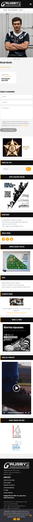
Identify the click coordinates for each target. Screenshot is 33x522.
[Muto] (26, 413)
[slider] (15, 412)
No (18, 519)
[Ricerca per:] (16, 169)
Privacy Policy (24, 125)
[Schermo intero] (29, 413)
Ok (14, 519)
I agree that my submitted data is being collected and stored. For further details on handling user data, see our (15, 123)
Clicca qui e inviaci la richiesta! (16, 313)
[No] (31, 515)
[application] (16, 388)
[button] (30, 4)
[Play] (4, 413)
